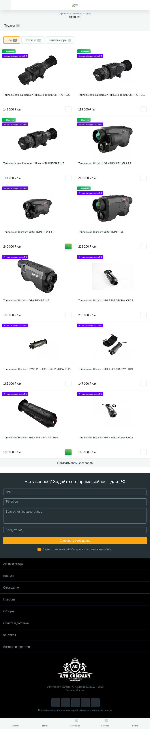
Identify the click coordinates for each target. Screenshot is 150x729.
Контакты (9, 635)
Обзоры (8, 611)
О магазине (11, 587)
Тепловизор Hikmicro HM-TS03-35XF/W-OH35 (105, 300)
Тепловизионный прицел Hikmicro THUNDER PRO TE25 (36, 94)
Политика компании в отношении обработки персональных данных (75, 710)
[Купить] (68, 246)
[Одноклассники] (95, 702)
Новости (9, 599)
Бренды (8, 575)
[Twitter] (75, 702)
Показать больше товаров (75, 462)
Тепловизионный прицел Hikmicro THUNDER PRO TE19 (111, 94)
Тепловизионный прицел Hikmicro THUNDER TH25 (33, 163)
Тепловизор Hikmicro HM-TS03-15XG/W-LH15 (30, 437)
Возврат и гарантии (16, 646)
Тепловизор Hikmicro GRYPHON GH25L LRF (29, 231)
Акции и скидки (13, 563)
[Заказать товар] (68, 109)
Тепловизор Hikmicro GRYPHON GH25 (26, 300)
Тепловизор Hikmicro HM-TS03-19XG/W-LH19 (105, 369)
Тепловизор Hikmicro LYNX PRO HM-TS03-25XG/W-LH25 (37, 369)
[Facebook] (85, 702)
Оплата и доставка (16, 623)
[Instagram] (55, 702)
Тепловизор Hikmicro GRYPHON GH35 (101, 231)
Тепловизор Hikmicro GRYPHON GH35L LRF (104, 163)
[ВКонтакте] (65, 702)
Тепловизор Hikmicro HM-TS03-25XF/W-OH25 (105, 437)
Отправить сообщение (75, 540)
